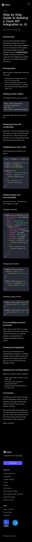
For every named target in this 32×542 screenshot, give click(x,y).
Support (6, 485)
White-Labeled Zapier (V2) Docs (13, 494)
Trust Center (7, 488)
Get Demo (13, 463)
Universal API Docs (9, 473)
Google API (6, 515)
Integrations (7, 476)
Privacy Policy (7, 512)
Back (5, 10)
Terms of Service (8, 509)
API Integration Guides (10, 491)
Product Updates (8, 479)
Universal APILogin (9, 497)
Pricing (5, 482)
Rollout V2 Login (8, 500)
